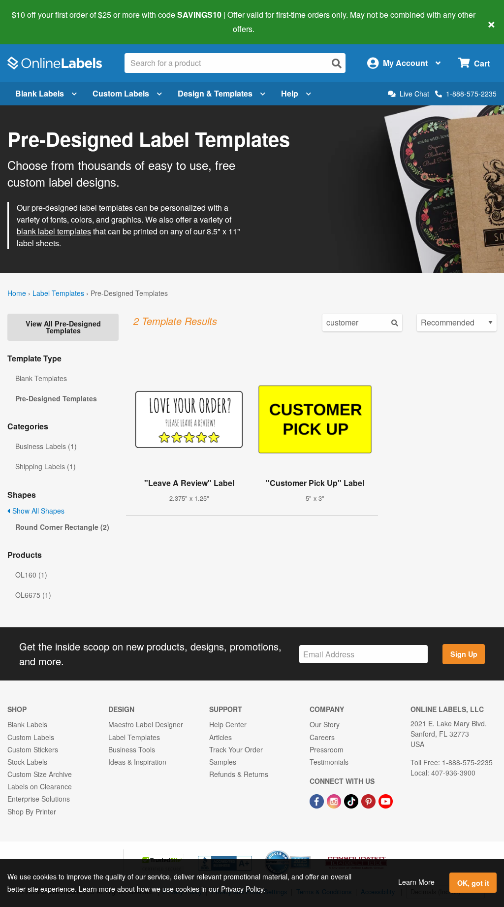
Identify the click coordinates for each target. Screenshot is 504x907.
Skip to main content (35, 22)
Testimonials (329, 762)
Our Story (325, 724)
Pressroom (327, 749)
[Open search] (337, 63)
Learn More (416, 882)
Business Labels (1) (46, 446)
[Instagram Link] (335, 800)
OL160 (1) (31, 575)
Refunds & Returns (238, 774)
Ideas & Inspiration (137, 762)
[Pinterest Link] (369, 800)
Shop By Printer (31, 811)
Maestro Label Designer (145, 724)
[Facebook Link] (318, 800)
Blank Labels (39, 93)
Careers (322, 737)
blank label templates (54, 231)
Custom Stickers (32, 749)
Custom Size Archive (39, 774)
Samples (222, 762)
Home (16, 293)
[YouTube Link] (385, 800)
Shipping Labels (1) (45, 466)
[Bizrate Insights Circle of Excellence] (307, 851)
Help (289, 93)
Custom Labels (121, 93)
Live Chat (414, 93)
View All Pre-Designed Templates (63, 327)
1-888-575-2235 (471, 93)
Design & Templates (215, 93)
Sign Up (463, 654)
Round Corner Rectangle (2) (62, 527)
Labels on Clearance (39, 786)
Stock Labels (27, 762)
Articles (220, 737)
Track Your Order (236, 749)
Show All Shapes (37, 511)
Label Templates (58, 293)
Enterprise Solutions (38, 799)
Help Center (228, 724)
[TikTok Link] (352, 800)
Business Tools (131, 749)
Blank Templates (41, 378)
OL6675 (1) (33, 595)
